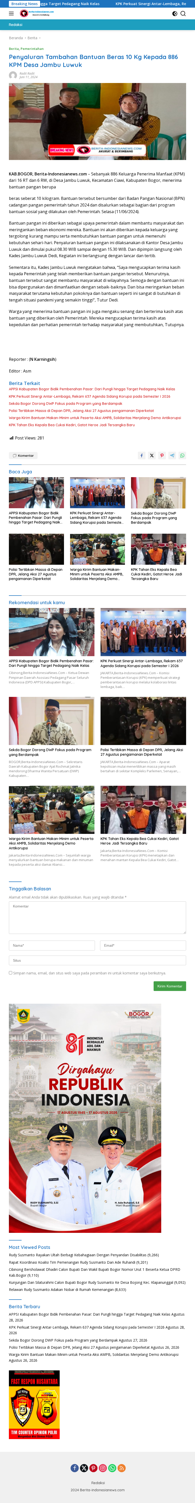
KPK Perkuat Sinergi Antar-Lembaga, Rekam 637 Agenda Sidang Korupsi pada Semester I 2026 (89, 396)
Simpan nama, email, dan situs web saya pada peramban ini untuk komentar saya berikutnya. (89, 973)
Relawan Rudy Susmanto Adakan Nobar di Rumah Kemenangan (61, 1289)
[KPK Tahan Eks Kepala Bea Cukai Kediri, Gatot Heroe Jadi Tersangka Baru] (158, 549)
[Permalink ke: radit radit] (13, 75)
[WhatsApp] (112, 1468)
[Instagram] (103, 1468)
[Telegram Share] (172, 455)
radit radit (27, 73)
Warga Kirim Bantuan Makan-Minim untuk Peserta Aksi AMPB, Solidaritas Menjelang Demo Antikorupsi (95, 418)
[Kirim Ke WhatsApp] (182, 455)
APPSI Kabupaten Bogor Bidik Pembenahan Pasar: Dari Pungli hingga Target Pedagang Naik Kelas (92, 389)
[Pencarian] (183, 13)
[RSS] (122, 1468)
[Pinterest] (93, 1468)
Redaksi (98, 1483)
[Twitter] (84, 1468)
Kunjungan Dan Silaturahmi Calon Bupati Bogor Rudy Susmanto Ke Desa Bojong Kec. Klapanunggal (91, 1282)
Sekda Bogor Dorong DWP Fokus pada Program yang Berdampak (65, 403)
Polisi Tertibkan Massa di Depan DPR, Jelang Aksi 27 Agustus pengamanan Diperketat (81, 410)
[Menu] (12, 13)
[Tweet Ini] (152, 455)
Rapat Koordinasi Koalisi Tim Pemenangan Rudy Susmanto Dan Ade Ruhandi (72, 1262)
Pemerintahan (32, 48)
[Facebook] (75, 1468)
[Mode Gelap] (175, 13)
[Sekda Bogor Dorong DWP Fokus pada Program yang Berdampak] (158, 492)
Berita (14, 48)
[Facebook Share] (141, 455)
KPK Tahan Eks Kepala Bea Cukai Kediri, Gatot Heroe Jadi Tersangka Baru (72, 425)
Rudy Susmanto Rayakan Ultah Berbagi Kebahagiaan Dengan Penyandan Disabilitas (78, 1254)
